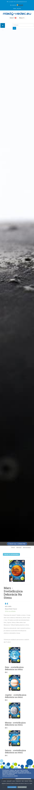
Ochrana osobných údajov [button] (10, 775)
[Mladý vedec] (17, 14)
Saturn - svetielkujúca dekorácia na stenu (15, 751)
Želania (14, 8)
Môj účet (19, 8)
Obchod (18, 547)
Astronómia (27, 547)
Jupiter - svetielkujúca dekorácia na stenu (15, 696)
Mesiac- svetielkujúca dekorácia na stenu (15, 723)
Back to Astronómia (12, 554)
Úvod (13, 547)
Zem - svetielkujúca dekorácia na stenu (14, 668)
